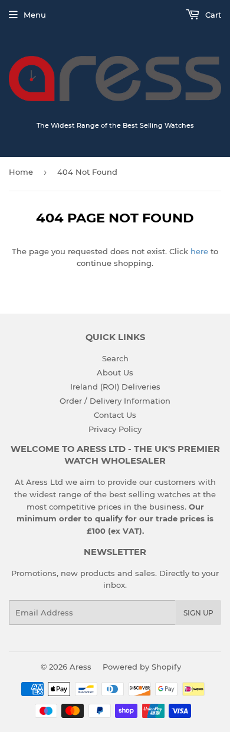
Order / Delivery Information (115, 400)
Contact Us (115, 415)
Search (115, 358)
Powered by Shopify (142, 666)
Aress (80, 666)
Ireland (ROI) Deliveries (115, 386)
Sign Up (198, 612)
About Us (115, 372)
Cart (212, 14)
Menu (35, 14)
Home (21, 172)
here (199, 251)
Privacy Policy (115, 429)
